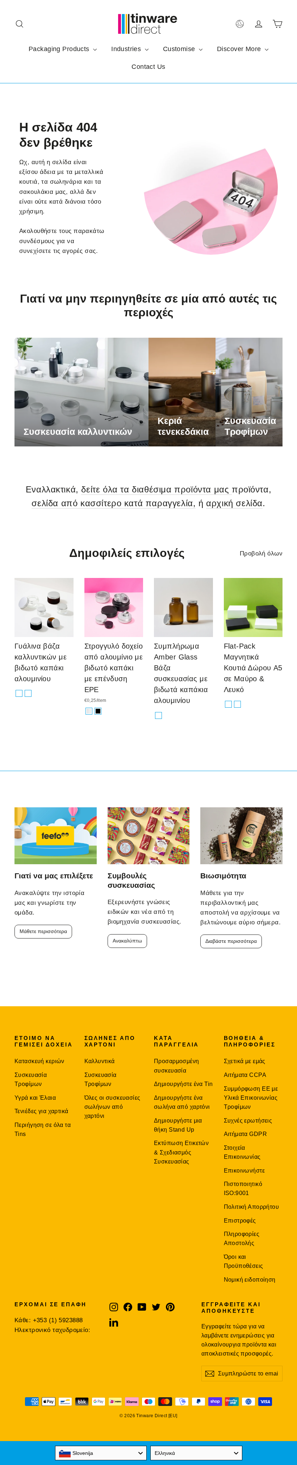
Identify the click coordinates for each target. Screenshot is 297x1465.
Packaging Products (60, 49)
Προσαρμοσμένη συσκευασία (176, 1065)
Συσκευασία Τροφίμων (30, 1079)
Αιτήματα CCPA (245, 1075)
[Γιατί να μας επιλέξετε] (55, 835)
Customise (180, 49)
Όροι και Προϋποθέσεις (243, 1261)
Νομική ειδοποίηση (250, 1280)
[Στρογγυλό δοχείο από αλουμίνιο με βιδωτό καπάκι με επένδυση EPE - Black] (98, 711)
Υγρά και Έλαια (35, 1098)
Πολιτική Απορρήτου (251, 1207)
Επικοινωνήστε (244, 1171)
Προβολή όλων (261, 553)
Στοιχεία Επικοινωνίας (242, 1152)
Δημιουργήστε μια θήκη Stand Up (178, 1125)
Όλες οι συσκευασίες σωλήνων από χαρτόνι (112, 1107)
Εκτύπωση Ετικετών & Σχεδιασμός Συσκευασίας (181, 1152)
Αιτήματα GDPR (245, 1134)
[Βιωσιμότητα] (241, 835)
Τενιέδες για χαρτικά (41, 1111)
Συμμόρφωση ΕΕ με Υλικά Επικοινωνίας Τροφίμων (251, 1098)
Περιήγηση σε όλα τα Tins (42, 1129)
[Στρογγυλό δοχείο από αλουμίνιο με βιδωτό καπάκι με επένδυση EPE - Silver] (89, 711)
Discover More (240, 49)
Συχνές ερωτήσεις (248, 1121)
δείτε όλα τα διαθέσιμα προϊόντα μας (156, 489)
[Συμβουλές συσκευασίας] (149, 835)
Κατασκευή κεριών (39, 1061)
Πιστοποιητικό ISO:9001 (243, 1188)
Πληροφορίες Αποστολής (242, 1238)
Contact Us (148, 66)
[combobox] (101, 1453)
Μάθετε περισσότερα (43, 931)
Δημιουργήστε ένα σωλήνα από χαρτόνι (182, 1102)
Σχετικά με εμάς (244, 1061)
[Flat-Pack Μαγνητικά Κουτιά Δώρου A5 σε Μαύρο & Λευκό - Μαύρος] (228, 704)
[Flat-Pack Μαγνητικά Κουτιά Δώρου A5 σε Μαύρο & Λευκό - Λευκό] (237, 704)
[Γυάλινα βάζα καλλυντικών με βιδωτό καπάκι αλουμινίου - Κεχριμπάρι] (28, 693)
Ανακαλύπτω (127, 941)
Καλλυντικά (99, 1061)
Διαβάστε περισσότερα (231, 941)
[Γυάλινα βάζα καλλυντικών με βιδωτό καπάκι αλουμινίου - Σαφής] (19, 693)
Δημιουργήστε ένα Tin (183, 1084)
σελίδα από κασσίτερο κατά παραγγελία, (114, 503)
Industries (127, 49)
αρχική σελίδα (234, 503)
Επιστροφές (240, 1221)
